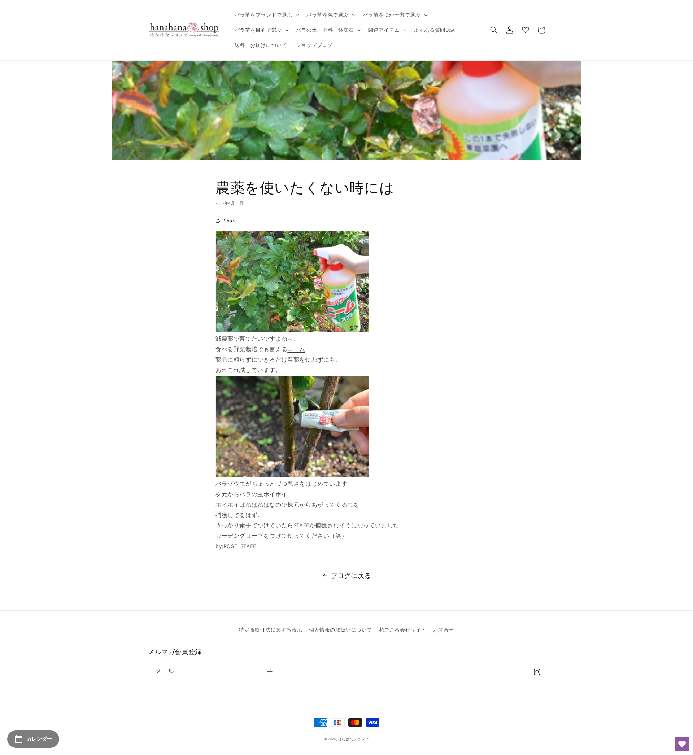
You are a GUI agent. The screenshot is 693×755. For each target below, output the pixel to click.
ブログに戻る (351, 575)
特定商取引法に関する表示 (270, 630)
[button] (266, 14)
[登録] (270, 671)
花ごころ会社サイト (402, 630)
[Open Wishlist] (682, 744)
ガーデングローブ (239, 536)
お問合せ (443, 630)
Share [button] (230, 220)
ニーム (296, 349)
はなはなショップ (353, 739)
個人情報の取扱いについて (340, 630)
